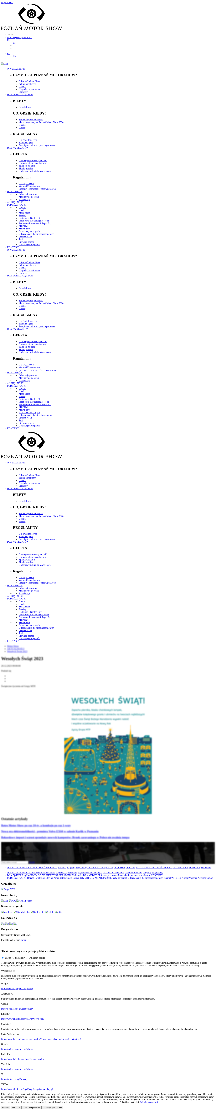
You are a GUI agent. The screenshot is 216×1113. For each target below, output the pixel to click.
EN (14, 43)
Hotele (22, 210)
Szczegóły (20, 958)
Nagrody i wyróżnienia (29, 89)
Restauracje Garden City (30, 218)
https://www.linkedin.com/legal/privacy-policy (22, 1019)
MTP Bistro (24, 228)
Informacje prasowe (28, 194)
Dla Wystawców (26, 183)
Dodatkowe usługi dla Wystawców (35, 171)
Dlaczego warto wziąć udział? (33, 160)
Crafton (22, 940)
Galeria (22, 86)
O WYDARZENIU (16, 68)
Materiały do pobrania (29, 197)
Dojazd (22, 125)
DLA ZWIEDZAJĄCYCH (20, 94)
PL (8, 40)
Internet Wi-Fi (25, 236)
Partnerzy (23, 92)
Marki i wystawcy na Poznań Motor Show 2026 (41, 122)
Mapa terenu (24, 212)
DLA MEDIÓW (14, 191)
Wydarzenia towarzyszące (90, 872)
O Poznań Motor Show (29, 81)
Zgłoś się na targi (27, 165)
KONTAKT (13, 247)
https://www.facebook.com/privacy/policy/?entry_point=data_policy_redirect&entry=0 (41, 1039)
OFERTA (52, 867)
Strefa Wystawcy (15, 37)
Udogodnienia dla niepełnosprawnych (36, 234)
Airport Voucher (189, 878)
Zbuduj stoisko (26, 168)
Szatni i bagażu (26, 142)
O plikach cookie (37, 958)
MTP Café (24, 226)
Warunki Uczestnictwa (29, 186)
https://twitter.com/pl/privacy (14, 1079)
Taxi (21, 239)
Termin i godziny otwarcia (31, 119)
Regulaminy (81, 867)
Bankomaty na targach (29, 231)
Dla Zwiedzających (28, 140)
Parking (22, 127)
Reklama (62, 867)
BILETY (27, 37)
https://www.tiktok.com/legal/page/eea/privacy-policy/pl (27, 1089)
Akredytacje (24, 199)
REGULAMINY (144, 867)
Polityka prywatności (149, 1102)
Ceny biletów (25, 107)
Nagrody (71, 867)
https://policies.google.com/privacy (17, 988)
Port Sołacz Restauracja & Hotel (34, 220)
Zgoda (8, 958)
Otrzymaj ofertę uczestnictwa (32, 163)
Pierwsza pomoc (26, 242)
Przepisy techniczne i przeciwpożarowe (37, 145)
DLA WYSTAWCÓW (18, 148)
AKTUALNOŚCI (15, 202)
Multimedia (206, 867)
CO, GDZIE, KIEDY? (124, 867)
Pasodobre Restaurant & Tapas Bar (35, 223)
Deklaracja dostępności (29, 244)
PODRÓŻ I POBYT (17, 205)
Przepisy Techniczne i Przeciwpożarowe (37, 189)
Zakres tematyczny (27, 84)
